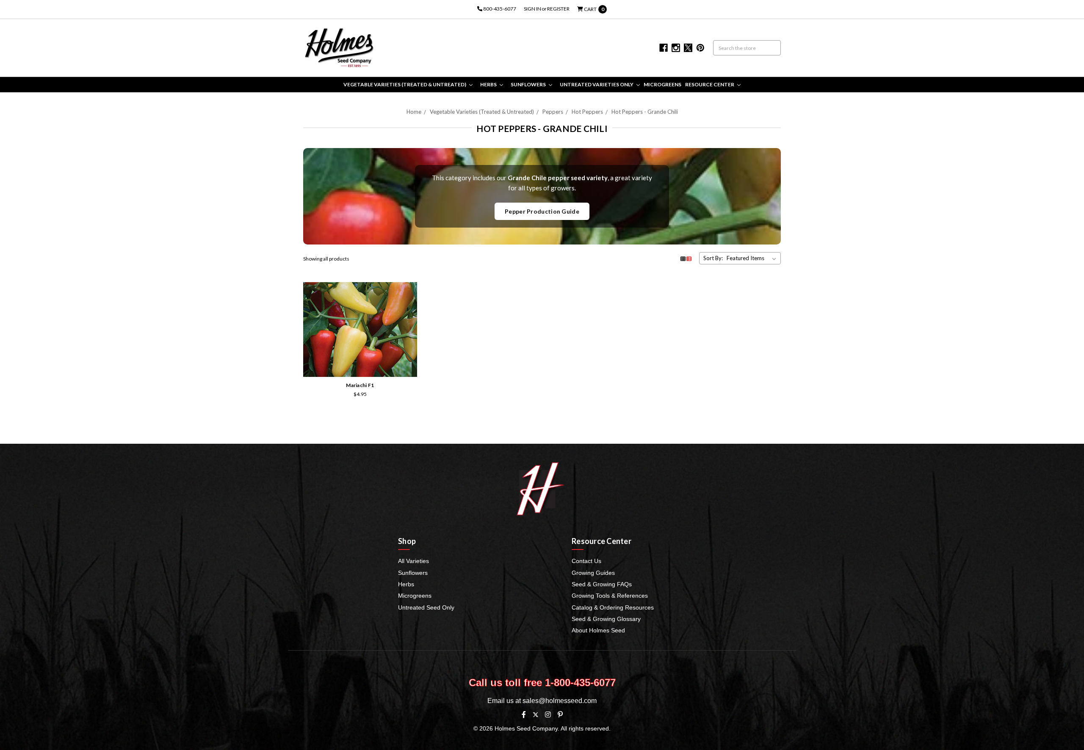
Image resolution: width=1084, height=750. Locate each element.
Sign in (532, 8)
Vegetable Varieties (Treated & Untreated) (405, 84)
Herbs (489, 84)
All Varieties (413, 561)
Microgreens (662, 84)
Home (413, 111)
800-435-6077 (499, 8)
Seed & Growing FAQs (602, 584)
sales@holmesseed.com (560, 700)
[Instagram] (548, 714)
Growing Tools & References (610, 595)
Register (558, 8)
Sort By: (713, 258)
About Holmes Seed (598, 630)
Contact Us (586, 561)
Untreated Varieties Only (597, 84)
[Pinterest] (560, 714)
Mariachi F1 (360, 385)
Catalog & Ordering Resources (613, 607)
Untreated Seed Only (426, 607)
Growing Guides (593, 572)
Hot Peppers (587, 111)
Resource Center (710, 84)
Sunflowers (529, 84)
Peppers (552, 111)
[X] (535, 714)
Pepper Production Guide (542, 211)
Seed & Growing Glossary (606, 618)
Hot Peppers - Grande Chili (644, 111)
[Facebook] (524, 714)
